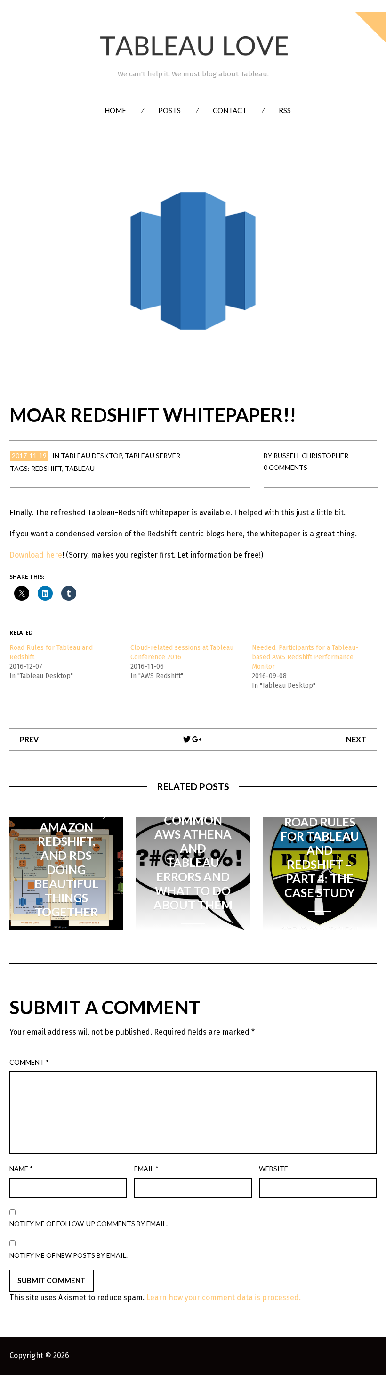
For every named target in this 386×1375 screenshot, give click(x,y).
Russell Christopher (310, 456)
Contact (230, 110)
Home (115, 110)
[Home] (193, 46)
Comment (29, 1062)
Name (21, 1169)
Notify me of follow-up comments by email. (88, 1224)
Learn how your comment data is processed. (223, 1297)
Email (146, 1169)
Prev (29, 739)
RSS (285, 110)
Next (356, 739)
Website (273, 1169)
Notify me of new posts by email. (68, 1255)
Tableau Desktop (91, 456)
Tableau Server (152, 456)
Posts (169, 110)
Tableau (80, 468)
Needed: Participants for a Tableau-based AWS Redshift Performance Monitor (305, 657)
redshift (46, 468)
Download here (35, 554)
